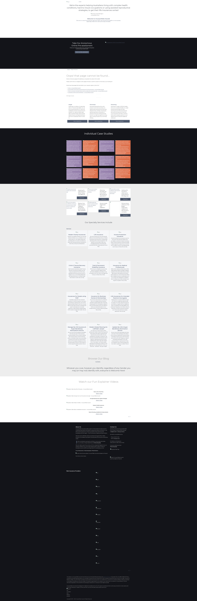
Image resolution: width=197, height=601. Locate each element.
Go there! (97, 361)
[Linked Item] (98, 391)
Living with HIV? (101, 23)
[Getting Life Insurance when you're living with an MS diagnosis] (115, 194)
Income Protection (88, 24)
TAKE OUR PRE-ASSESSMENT (82, 52)
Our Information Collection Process (113, 12)
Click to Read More (77, 121)
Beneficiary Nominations (88, 76)
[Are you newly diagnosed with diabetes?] (93, 207)
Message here (117, 438)
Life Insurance (87, 15)
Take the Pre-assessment (112, 19)
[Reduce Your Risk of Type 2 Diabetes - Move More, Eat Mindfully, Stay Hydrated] (71, 208)
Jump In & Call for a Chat (113, 15)
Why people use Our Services (102, 13)
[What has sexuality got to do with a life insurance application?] (93, 194)
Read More (82, 197)
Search (131, 1)
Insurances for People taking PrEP (88, 38)
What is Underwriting (102, 16)
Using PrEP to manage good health (102, 29)
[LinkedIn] (137, 1)
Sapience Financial (107, 576)
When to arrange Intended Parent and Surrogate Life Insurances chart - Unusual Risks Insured (87, 91)
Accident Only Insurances (88, 49)
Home (80, 1)
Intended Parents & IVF (88, 66)
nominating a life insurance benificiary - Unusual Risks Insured (80, 92)
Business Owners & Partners (88, 54)
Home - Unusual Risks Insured (74, 88)
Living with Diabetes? (102, 26)
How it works (100, 10)
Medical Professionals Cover (88, 44)
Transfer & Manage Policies (88, 81)
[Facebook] (135, 1)
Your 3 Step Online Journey (113, 8)
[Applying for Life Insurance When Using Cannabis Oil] (71, 193)
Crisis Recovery (87, 28)
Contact (125, 1)
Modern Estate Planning (88, 71)
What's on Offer (101, 7)
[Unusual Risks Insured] (72, 2)
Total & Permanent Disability (88, 19)
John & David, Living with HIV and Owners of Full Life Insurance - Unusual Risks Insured (86, 89)
